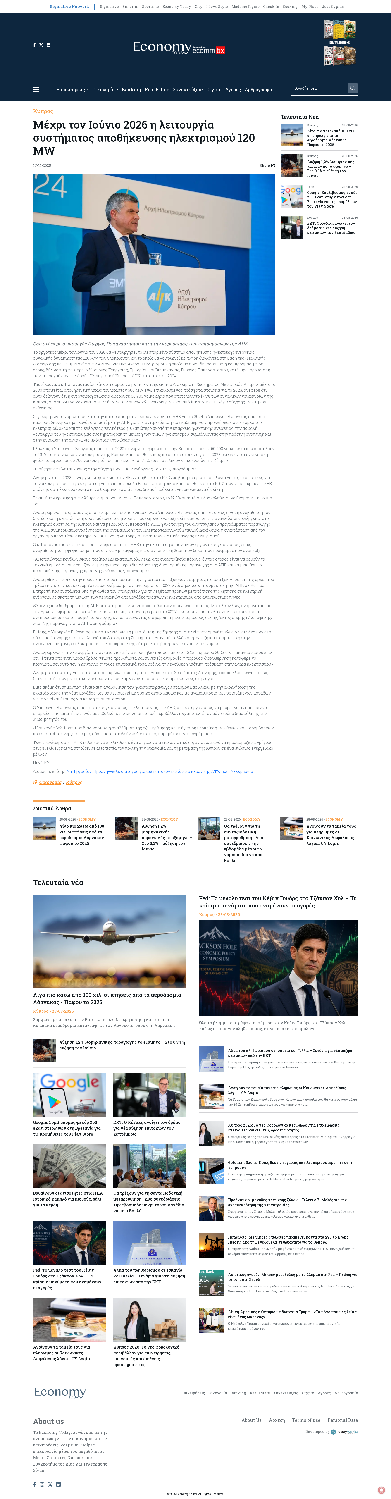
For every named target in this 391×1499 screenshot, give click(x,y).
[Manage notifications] (381, 1490)
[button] (36, 89)
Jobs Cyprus (333, 6)
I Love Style (217, 6)
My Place (309, 6)
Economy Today (176, 6)
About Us (251, 1420)
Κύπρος (43, 111)
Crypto (214, 89)
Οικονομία (103, 89)
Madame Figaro (245, 6)
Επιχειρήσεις (71, 89)
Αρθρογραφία (259, 89)
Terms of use (306, 1420)
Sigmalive (109, 6)
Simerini (130, 6)
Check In (271, 6)
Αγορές (233, 89)
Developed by (318, 1431)
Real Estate (157, 89)
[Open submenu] (88, 89)
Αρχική (277, 1420)
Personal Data (343, 1420)
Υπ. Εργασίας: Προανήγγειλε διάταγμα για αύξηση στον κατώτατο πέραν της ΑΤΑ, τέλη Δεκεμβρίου (160, 771)
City (199, 6)
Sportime (150, 6)
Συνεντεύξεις (188, 89)
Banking (131, 89)
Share (265, 165)
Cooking (290, 6)
